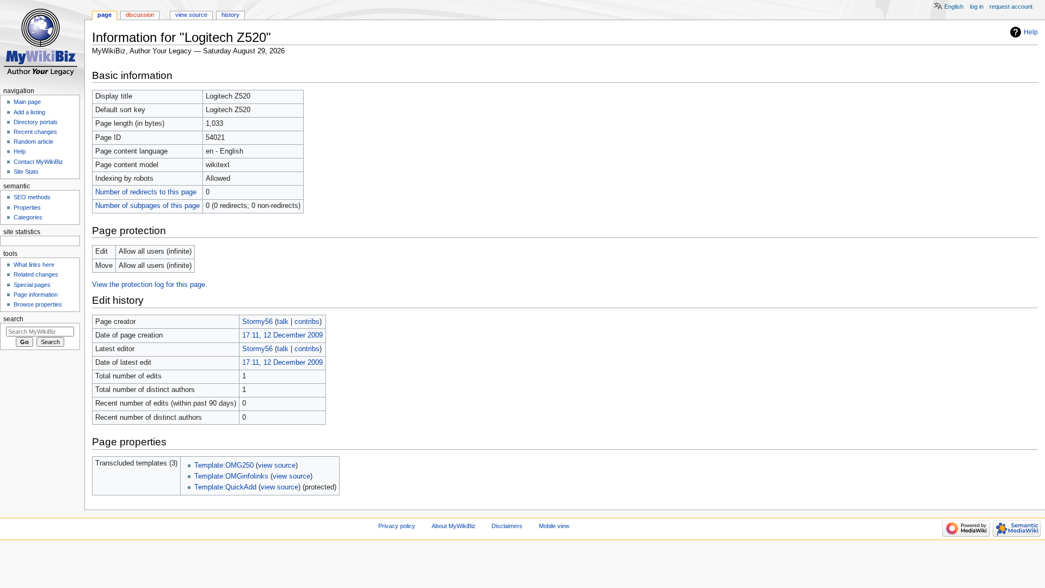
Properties (27, 207)
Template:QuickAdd (225, 487)
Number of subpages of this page (147, 206)
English (953, 6)
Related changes (36, 274)
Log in (976, 6)
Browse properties (38, 304)
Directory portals (36, 122)
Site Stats (26, 171)
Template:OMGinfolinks (231, 476)
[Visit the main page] (42, 42)
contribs (306, 322)
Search (13, 319)
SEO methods (32, 197)
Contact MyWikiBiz (38, 161)
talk (282, 322)
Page (104, 14)
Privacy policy (396, 526)
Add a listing (29, 112)
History (230, 14)
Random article (33, 141)
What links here (34, 264)
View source (191, 14)
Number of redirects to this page (145, 192)
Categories (28, 217)
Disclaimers (506, 526)
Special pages (32, 284)
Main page (27, 102)
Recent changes (35, 131)
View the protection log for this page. (149, 285)
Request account (1010, 6)
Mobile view (554, 526)
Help (1031, 32)
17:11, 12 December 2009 (282, 335)
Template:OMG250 (224, 465)
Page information (36, 294)
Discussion (140, 14)
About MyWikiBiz (454, 526)
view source (277, 465)
